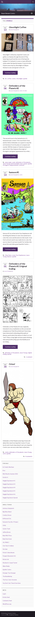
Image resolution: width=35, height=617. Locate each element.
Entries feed (6, 597)
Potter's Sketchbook (8, 552)
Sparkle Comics (7, 569)
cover (13, 255)
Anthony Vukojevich (8, 508)
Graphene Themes (13, 614)
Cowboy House (7, 515)
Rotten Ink (6, 559)
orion (21, 163)
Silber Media (6, 566)
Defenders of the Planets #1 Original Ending (18, 266)
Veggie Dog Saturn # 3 (9, 484)
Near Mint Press (7, 535)
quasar (25, 163)
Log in (4, 594)
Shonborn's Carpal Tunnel (10, 562)
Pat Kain (5, 549)
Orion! (12, 364)
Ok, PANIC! (6, 542)
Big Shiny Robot (7, 511)
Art (18, 29)
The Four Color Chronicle (10, 579)
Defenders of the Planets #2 (17, 86)
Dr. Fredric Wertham (8, 467)
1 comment (29, 357)
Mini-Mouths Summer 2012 (10, 474)
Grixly (4, 525)
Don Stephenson (21, 255)
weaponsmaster (14, 165)
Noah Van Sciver (7, 539)
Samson (9, 256)
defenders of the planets (23, 162)
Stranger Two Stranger (9, 573)
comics (14, 78)
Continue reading (10, 72)
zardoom (21, 165)
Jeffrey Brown (7, 532)
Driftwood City (7, 518)
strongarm (6, 165)
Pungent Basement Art (9, 556)
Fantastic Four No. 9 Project (10, 522)
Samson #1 (14, 172)
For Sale (25, 90)
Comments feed (7, 600)
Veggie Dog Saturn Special (10, 497)
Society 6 (5, 477)
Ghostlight (19, 78)
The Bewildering (7, 576)
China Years (8, 255)
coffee (9, 78)
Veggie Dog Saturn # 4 (9, 487)
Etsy (4, 470)
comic (20, 90)
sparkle (25, 78)
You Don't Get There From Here (12, 583)
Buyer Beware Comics (8, 13)
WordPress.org (7, 604)
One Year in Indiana (8, 545)
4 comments (28, 456)
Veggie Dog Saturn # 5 (9, 491)
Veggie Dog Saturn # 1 (9, 480)
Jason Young (13, 29)
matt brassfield (15, 163)
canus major (8, 162)
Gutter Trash (6, 528)
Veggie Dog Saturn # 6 (9, 494)
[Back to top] (31, 613)
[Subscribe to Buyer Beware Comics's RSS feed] (2, 1)
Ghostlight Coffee (17, 27)
